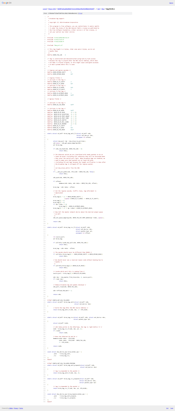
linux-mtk (52, 9)
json (171, 408)
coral (45, 9)
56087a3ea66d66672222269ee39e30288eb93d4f (75, 9)
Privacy (16, 408)
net (98, 9)
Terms (21, 408)
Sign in (171, 3)
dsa (103, 9)
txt (167, 408)
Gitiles (11, 408)
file (80, 13)
